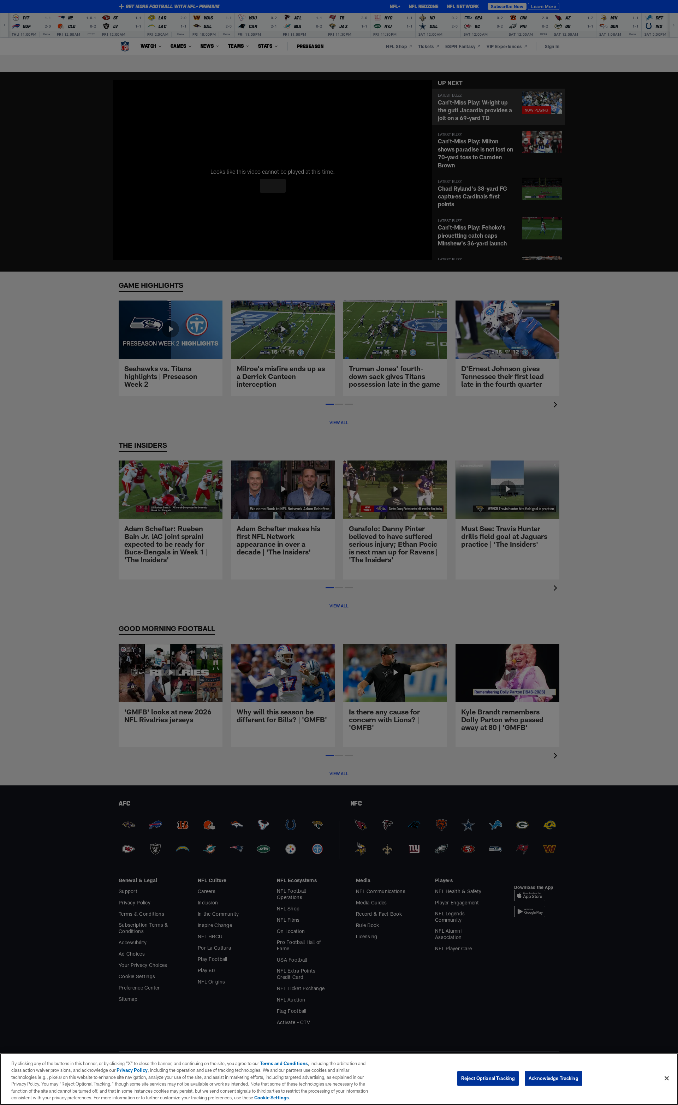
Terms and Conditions (280, 1063)
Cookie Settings (183, 1097)
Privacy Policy (117, 1070)
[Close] (666, 1078)
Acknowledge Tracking (553, 1078)
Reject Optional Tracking (488, 1078)
